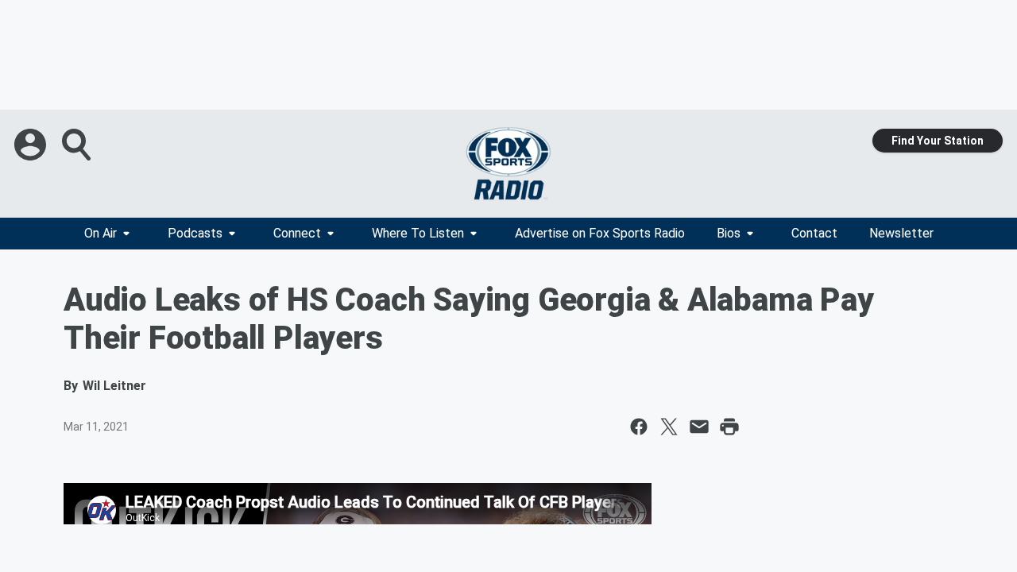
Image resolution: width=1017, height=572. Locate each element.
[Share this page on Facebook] (639, 426)
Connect (297, 233)
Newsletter (901, 233)
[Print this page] (729, 426)
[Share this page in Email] (699, 426)
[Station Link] (508, 163)
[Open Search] (78, 144)
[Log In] (31, 144)
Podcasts (195, 233)
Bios (729, 233)
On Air (100, 233)
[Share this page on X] (669, 426)
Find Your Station (937, 140)
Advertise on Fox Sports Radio (600, 233)
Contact (814, 233)
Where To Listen (418, 233)
